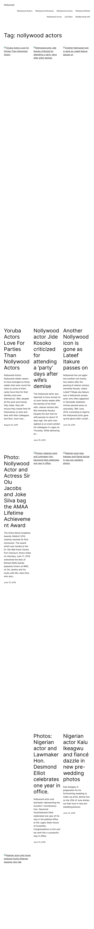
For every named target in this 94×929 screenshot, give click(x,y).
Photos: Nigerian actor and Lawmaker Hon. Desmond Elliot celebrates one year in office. (47, 764)
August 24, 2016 (11, 425)
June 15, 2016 (10, 582)
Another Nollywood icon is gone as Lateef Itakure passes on (76, 349)
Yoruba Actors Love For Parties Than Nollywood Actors (16, 349)
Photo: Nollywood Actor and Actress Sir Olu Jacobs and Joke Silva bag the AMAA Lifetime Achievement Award (17, 491)
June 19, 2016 (39, 440)
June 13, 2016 (69, 813)
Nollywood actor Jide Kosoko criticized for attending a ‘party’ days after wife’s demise (46, 358)
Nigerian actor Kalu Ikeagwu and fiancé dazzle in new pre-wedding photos (76, 757)
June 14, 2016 (39, 842)
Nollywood (9, 5)
